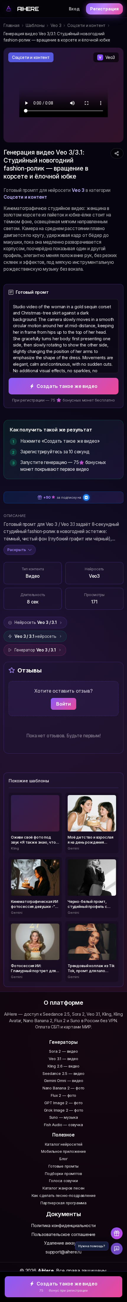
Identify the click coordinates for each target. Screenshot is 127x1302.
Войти (63, 704)
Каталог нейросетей (63, 1144)
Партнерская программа (63, 1203)
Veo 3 (56, 25)
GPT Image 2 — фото (63, 1103)
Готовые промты (63, 1166)
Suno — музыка (63, 1117)
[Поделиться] (116, 153)
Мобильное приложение (63, 1151)
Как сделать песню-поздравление (64, 1195)
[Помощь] (117, 1249)
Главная (11, 25)
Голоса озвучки (63, 1181)
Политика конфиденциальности (63, 1225)
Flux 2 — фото (63, 1095)
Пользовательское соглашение (63, 1234)
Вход (74, 8)
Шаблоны (35, 25)
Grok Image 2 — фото (63, 1110)
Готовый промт (32, 292)
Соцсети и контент (86, 25)
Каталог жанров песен (63, 1188)
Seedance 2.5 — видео (63, 1073)
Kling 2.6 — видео (63, 1066)
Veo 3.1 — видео (63, 1059)
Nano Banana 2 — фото (63, 1088)
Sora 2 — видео (63, 1051)
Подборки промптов (63, 1173)
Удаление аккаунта (63, 1242)
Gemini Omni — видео (63, 1080)
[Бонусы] (117, 1233)
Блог (63, 1159)
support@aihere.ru (63, 1251)
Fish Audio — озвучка (63, 1125)
